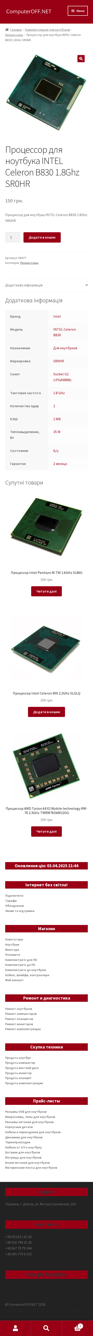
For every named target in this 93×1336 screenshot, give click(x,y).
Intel (57, 316)
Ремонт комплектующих (23, 1029)
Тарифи (11, 901)
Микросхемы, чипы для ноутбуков (30, 1117)
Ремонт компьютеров (21, 1014)
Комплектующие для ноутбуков (47, 30)
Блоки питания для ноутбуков (27, 1163)
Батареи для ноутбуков (22, 1152)
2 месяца (60, 463)
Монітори (12, 950)
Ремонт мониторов (19, 1024)
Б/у (55, 450)
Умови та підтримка (20, 911)
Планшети (12, 955)
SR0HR (58, 361)
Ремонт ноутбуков (18, 1009)
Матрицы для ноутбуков (23, 1157)
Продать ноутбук (18, 1058)
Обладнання (14, 906)
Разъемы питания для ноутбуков (29, 1122)
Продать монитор (18, 1073)
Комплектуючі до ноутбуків (25, 970)
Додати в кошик (42, 237)
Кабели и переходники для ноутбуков (32, 1132)
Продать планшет (18, 1078)
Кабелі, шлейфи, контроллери (27, 975)
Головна (16, 30)
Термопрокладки (17, 1142)
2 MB (57, 419)
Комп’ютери (14, 939)
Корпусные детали (19, 1127)
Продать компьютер (20, 1063)
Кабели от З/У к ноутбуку (23, 1147)
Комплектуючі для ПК (21, 960)
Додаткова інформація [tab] (23, 285)
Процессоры (14, 35)
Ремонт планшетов (19, 1019)
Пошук (46, 1328)
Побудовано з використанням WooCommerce (41, 1310)
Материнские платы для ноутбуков (31, 1168)
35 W (56, 431)
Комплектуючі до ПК (20, 965)
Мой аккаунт (14, 980)
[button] (81, 58)
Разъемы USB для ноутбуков (25, 1112)
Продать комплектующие (24, 1083)
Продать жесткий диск (22, 1068)
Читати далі (46, 591)
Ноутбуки (12, 944)
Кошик (71, 1324)
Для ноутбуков (65, 348)
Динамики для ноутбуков (23, 1137)
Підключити (14, 896)
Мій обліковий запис (15, 1328)
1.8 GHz (59, 393)
